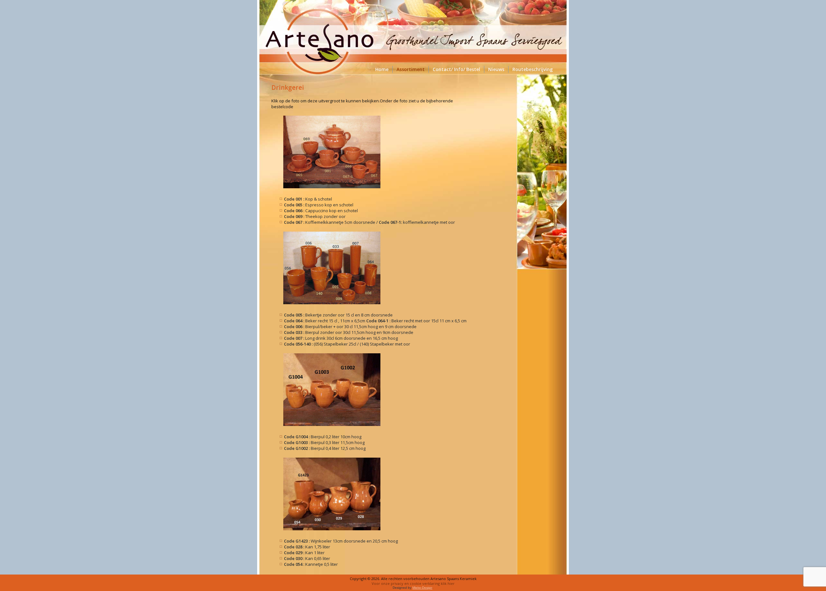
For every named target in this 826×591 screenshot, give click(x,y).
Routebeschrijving (532, 69)
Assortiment (411, 69)
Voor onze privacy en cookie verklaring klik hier (413, 583)
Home (381, 69)
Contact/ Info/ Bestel (456, 69)
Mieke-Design (422, 587)
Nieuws (496, 69)
